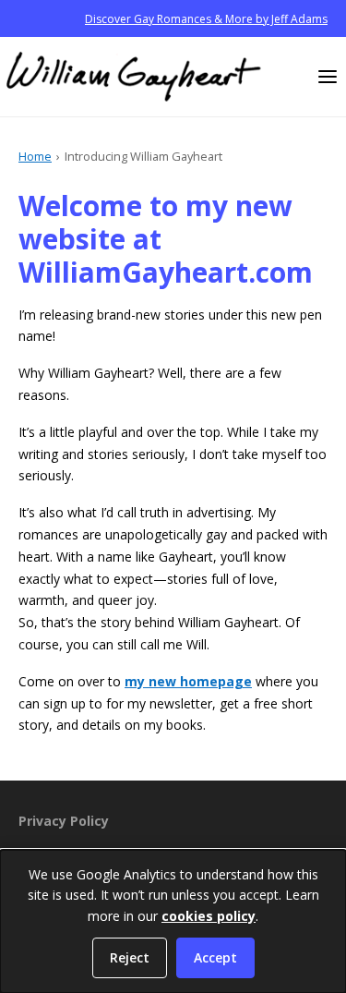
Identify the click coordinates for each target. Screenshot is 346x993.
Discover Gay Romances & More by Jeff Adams (206, 19)
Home (35, 156)
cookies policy (208, 916)
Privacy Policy (63, 821)
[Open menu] (327, 76)
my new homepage (188, 681)
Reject (129, 957)
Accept (215, 957)
